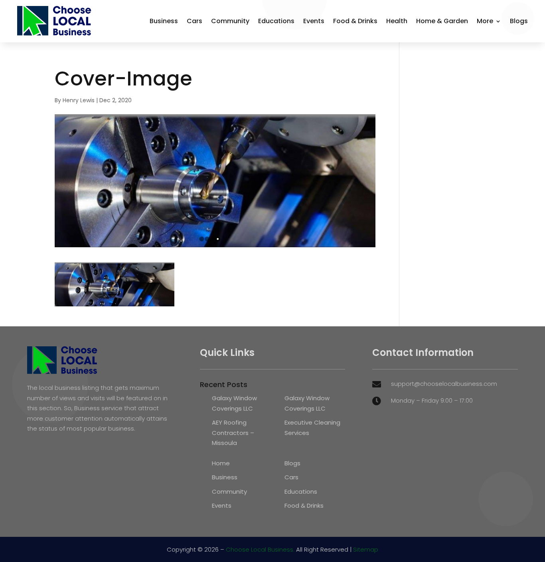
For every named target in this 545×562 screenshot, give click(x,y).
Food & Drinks (355, 21)
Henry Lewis (79, 100)
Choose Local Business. (260, 549)
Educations (276, 21)
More (485, 21)
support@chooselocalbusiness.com (444, 383)
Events (313, 21)
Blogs (519, 21)
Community (230, 21)
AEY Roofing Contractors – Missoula (233, 432)
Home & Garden (442, 21)
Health (396, 21)
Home (221, 463)
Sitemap (365, 549)
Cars (194, 21)
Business (164, 21)
